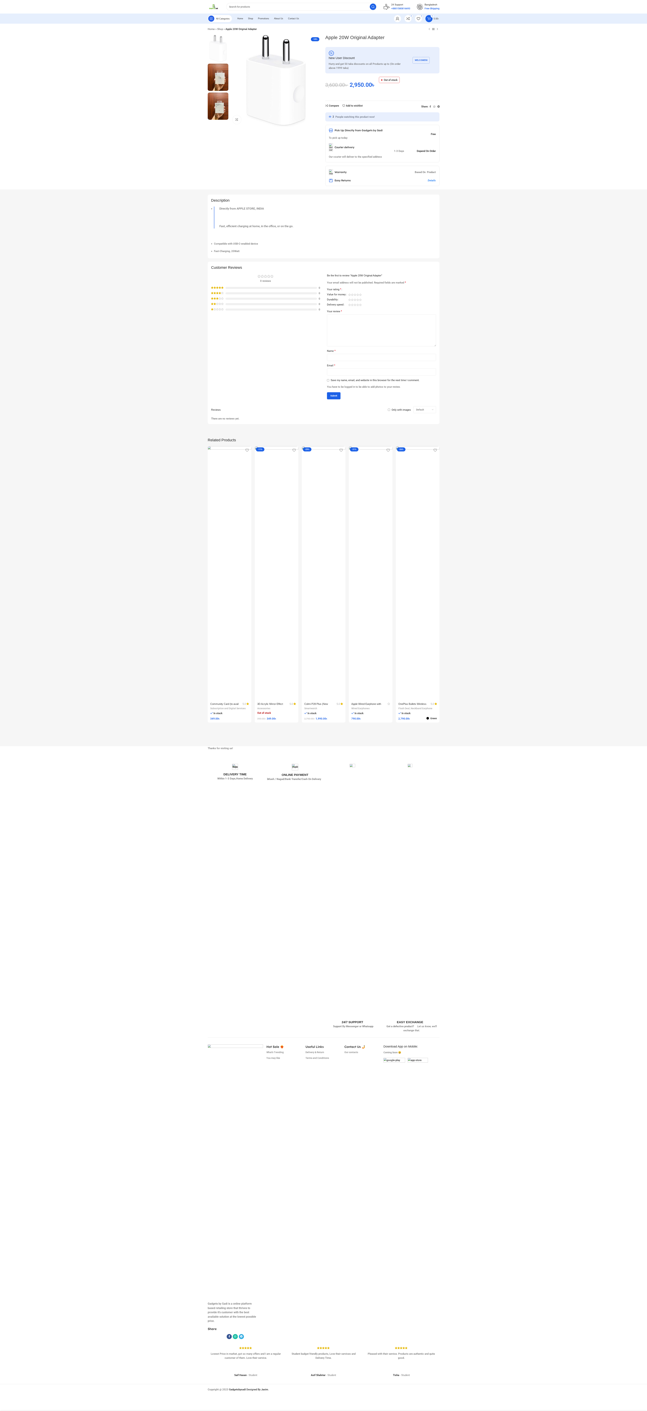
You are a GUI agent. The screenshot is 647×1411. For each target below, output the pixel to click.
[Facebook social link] (430, 106)
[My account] (397, 18)
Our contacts (351, 1052)
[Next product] (437, 29)
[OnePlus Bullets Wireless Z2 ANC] (417, 573)
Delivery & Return (314, 1052)
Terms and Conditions (317, 1058)
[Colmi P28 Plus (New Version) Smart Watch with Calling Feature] (323, 573)
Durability (332, 299)
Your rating (334, 289)
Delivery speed (335, 304)
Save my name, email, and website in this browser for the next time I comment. (375, 380)
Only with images (401, 409)
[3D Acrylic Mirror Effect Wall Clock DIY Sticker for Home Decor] (276, 573)
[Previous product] (429, 29)
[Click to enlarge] (237, 119)
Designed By (245, 1389)
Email (331, 365)
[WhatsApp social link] (434, 106)
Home (211, 29)
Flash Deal (404, 708)
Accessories (263, 708)
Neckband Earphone (421, 708)
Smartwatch (310, 708)
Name (331, 350)
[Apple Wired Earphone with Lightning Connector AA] (370, 573)
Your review (334, 311)
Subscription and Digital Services (228, 708)
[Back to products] (433, 29)
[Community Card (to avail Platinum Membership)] (229, 573)
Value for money (336, 294)
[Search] (373, 7)
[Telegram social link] (438, 106)
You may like (273, 1058)
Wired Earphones (360, 708)
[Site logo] (214, 6)
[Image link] (394, 1068)
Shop (220, 29)
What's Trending (275, 1052)
